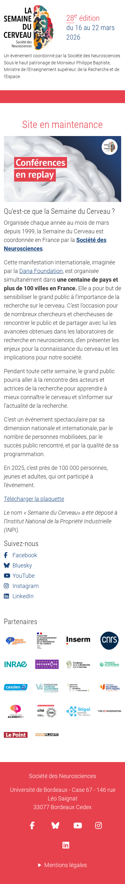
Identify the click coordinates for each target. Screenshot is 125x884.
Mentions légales (65, 865)
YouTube (23, 575)
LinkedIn (22, 596)
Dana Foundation (41, 271)
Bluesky (21, 565)
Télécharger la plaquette (34, 498)
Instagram (25, 586)
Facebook (24, 555)
